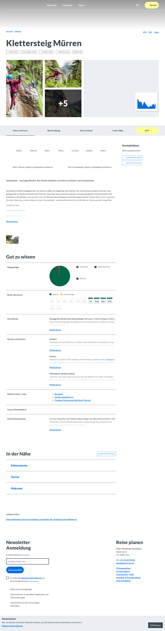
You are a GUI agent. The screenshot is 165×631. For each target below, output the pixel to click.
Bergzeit (59, 394)
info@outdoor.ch (14, 215)
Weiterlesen (12, 221)
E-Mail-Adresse (18, 555)
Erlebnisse (67, 5)
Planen (81, 5)
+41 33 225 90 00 (127, 560)
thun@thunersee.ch (125, 563)
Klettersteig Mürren (64, 397)
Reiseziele (51, 5)
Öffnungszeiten (123, 568)
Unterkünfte (122, 574)
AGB (131, 574)
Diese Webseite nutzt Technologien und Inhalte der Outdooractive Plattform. (41, 519)
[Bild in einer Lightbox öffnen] (24, 88)
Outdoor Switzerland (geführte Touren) (73, 400)
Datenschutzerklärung (31, 578)
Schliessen (155, 625)
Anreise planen (123, 571)
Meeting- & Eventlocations (128, 577)
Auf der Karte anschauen (106, 454)
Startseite (9, 31)
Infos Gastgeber (123, 580)
